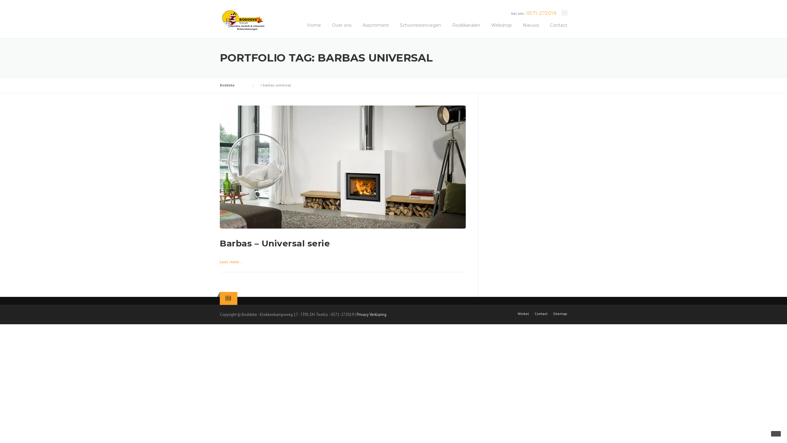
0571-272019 (541, 13)
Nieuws (531, 25)
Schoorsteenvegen (420, 25)
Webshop (501, 25)
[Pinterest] (565, 13)
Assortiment (375, 25)
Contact (558, 25)
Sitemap (560, 314)
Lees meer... (231, 262)
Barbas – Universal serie (275, 243)
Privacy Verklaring (371, 314)
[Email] (230, 298)
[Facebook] (227, 298)
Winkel (523, 314)
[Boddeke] (243, 20)
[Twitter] (562, 13)
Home (314, 25)
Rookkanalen (466, 25)
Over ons (341, 25)
